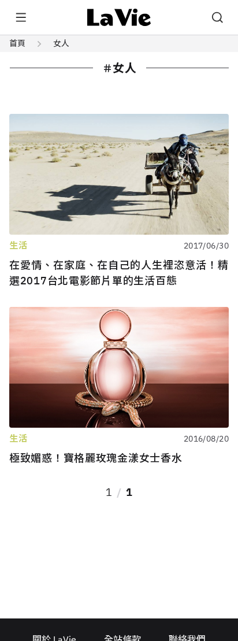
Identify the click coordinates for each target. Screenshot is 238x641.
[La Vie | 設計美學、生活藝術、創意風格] (119, 17)
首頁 (17, 43)
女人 (61, 43)
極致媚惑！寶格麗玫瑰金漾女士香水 (96, 458)
